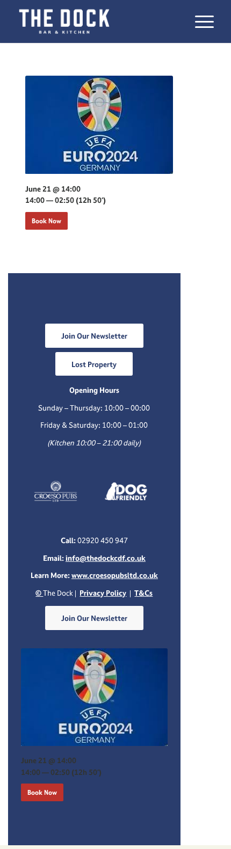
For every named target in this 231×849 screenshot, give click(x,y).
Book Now (46, 221)
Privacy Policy (103, 592)
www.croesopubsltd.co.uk (114, 575)
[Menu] (199, 21)
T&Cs (143, 592)
